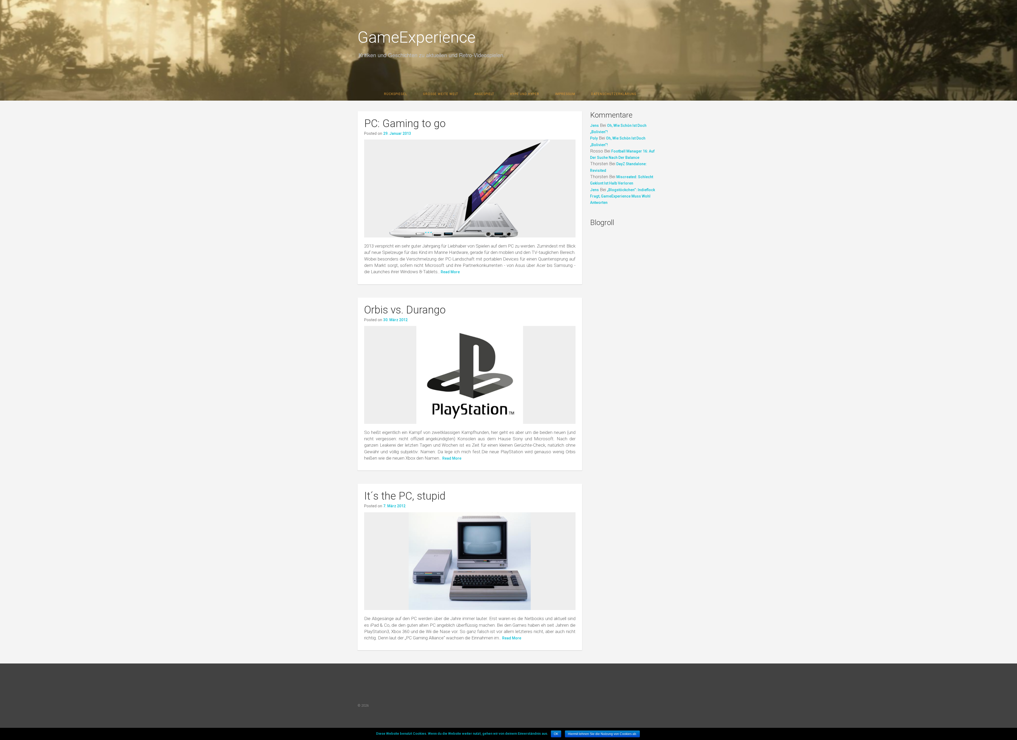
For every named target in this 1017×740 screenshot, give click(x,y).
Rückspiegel (395, 94)
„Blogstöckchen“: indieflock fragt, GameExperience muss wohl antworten (622, 196)
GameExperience (416, 37)
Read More (450, 272)
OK (556, 734)
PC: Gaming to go (405, 123)
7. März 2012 (394, 506)
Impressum (565, 94)
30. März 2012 (395, 320)
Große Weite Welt (440, 94)
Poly (594, 138)
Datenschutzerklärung (613, 94)
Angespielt (484, 94)
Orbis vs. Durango (405, 310)
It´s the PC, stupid (404, 496)
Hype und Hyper (524, 94)
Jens (594, 125)
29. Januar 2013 (397, 133)
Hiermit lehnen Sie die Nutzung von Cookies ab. (602, 734)
